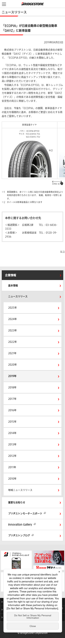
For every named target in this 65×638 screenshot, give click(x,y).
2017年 (12, 399)
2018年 (12, 387)
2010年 (12, 478)
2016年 (12, 410)
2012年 (12, 456)
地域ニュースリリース (20, 490)
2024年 (12, 319)
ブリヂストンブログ (19, 535)
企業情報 (10, 275)
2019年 (12, 376)
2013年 (12, 444)
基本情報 (13, 285)
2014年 (12, 433)
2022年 (12, 342)
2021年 (12, 353)
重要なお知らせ (16, 502)
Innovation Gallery (20, 524)
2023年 (12, 330)
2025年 (12, 307)
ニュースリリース (18, 296)
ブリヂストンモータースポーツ (25, 513)
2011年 (12, 467)
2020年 (12, 364)
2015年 (12, 421)
